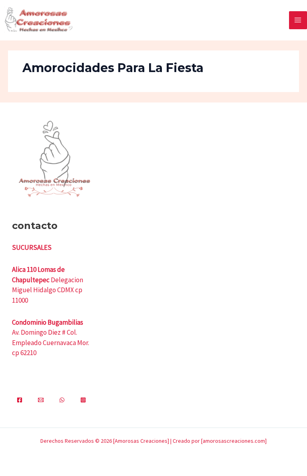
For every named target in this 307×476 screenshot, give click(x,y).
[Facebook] (19, 400)
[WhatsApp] (62, 400)
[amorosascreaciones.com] (234, 440)
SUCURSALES (32, 247)
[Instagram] (83, 400)
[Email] (40, 400)
